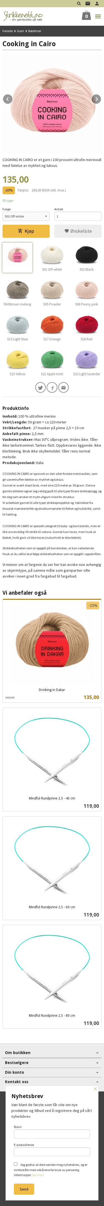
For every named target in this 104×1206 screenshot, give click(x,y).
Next (101, 98)
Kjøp (29, 231)
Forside (7, 31)
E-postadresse (24, 1145)
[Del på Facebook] (52, 387)
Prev (12, 98)
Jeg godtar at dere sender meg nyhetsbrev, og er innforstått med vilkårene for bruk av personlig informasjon (50, 1170)
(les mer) (38, 1175)
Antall (58, 209)
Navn (18, 1127)
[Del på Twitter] (40, 387)
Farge (6, 209)
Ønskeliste (80, 231)
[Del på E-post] (63, 387)
